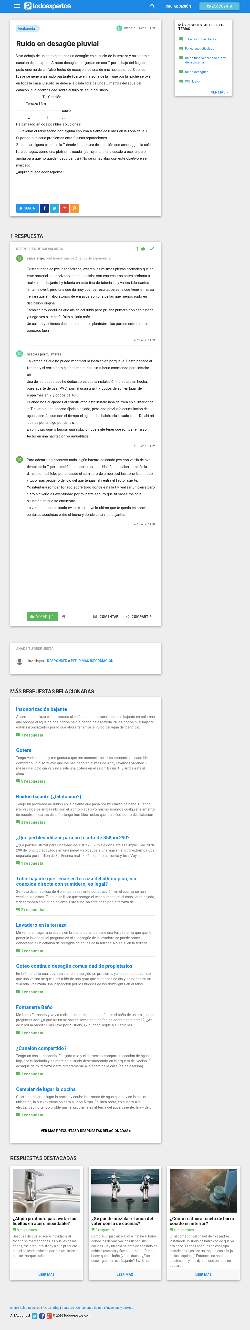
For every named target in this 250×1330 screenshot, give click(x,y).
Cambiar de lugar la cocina (46, 1089)
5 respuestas (33, 781)
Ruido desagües (196, 72)
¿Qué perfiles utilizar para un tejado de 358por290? (73, 838)
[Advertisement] (73, 186)
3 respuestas (33, 822)
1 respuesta (32, 735)
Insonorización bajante (41, 709)
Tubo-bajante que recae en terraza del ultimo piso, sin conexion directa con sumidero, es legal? (76, 881)
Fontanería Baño (34, 1007)
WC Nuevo (192, 81)
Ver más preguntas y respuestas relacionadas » (86, 1131)
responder (57, 661)
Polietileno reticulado (200, 48)
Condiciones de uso (89, 1307)
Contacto (68, 1307)
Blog (56, 1307)
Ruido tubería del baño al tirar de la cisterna (205, 60)
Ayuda (46, 1307)
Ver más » (219, 92)
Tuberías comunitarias (200, 39)
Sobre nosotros (30, 1307)
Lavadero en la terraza (41, 925)
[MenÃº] (16, 6)
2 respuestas (33, 909)
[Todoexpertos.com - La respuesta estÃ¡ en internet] (47, 6)
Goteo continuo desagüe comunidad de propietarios (74, 966)
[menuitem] (44, 208)
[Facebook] (41, 1315)
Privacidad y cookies (119, 1307)
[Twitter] (34, 1315)
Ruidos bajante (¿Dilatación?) (48, 797)
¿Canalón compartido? (41, 1048)
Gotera (23, 750)
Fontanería (26, 29)
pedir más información (92, 661)
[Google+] (48, 1315)
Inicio (14, 1307)
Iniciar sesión (178, 6)
